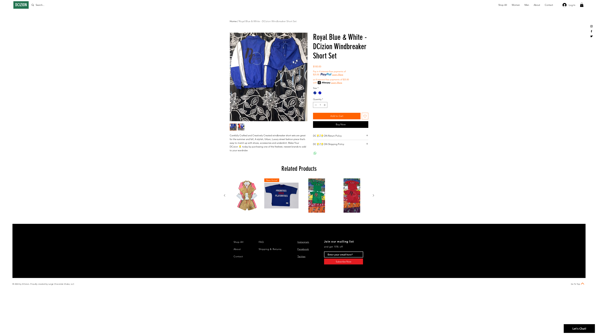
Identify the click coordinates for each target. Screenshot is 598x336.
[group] (299, 195)
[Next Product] (373, 195)
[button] (582, 5)
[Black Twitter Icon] (591, 36)
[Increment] (325, 105)
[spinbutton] (320, 105)
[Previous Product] (224, 195)
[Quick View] (246, 195)
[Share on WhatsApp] (315, 153)
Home (233, 21)
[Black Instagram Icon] (591, 26)
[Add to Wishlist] (365, 116)
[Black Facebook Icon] (591, 31)
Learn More (337, 74)
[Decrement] (315, 105)
